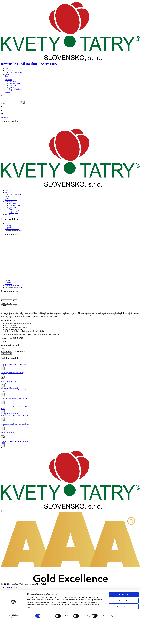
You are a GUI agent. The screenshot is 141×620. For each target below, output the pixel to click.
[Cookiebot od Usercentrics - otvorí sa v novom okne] (13, 616)
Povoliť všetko (124, 595)
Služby (7, 74)
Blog (6, 76)
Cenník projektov (14, 83)
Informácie (8, 80)
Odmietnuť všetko (123, 607)
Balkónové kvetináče (12, 229)
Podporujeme (13, 91)
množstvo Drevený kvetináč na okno (13, 351)
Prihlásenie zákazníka (12, 587)
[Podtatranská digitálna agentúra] (41, 584)
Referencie (12, 85)
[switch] (58, 616)
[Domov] (70, 509)
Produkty (8, 68)
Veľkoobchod (9, 70)
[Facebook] (1, 511)
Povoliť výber (124, 601)
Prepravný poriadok (15, 72)
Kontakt (7, 93)
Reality (11, 87)
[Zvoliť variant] (3, 377)
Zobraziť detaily (107, 616)
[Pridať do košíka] (3, 368)
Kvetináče (8, 227)
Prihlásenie (4, 118)
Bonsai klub (13, 81)
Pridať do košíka (7, 353)
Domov (7, 223)
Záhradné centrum (11, 78)
